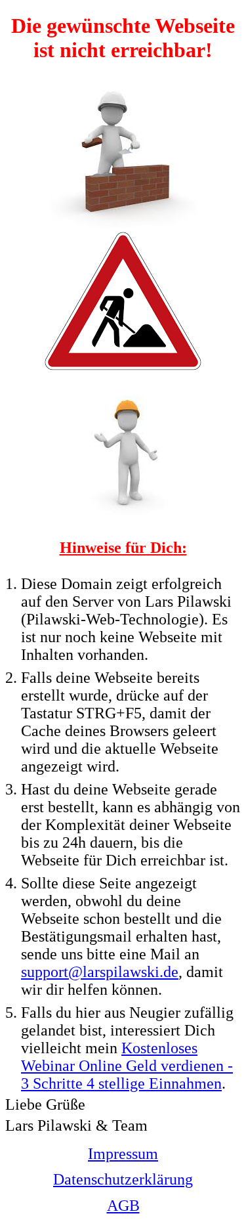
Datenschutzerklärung (123, 1179)
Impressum (123, 1153)
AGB (123, 1205)
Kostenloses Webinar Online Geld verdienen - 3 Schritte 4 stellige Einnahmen (127, 1065)
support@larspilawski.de (99, 971)
